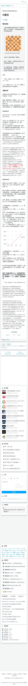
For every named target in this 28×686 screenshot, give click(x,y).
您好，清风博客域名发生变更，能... (14, 579)
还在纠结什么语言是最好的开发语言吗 (15, 421)
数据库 (8, 552)
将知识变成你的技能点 (10, 456)
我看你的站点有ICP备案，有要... (13, 585)
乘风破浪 (23, 554)
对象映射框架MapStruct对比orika (14, 406)
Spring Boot (14, 548)
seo (13, 550)
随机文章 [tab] (21, 596)
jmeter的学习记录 (8, 611)
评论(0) (16, 403)
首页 (4, 5)
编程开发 (8, 5)
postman (20, 556)
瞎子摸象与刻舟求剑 (9, 453)
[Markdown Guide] (17, 478)
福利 (23, 556)
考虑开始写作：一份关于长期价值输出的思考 (14, 609)
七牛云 (12, 678)
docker (7, 554)
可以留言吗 (8, 591)
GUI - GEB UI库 (8, 446)
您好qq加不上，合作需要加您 (13, 572)
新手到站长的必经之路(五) (12, 396)
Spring (9, 548)
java (16, 550)
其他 (3, 554)
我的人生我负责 (10, 426)
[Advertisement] (14, 371)
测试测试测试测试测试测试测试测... (15, 566)
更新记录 (20, 674)
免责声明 (15, 675)
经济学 (11, 554)
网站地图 (9, 674)
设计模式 (22, 552)
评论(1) (16, 393)
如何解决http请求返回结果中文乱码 (14, 416)
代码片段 (11, 556)
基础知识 (18, 552)
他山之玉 (9, 344)
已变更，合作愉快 (11, 576)
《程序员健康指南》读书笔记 (13, 391)
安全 (11, 550)
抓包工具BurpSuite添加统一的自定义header (17, 436)
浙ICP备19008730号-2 (18, 678)
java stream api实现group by (11, 621)
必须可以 (9, 588)
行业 (11, 552)
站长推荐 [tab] (13, 596)
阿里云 (8, 678)
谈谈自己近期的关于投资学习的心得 (12, 616)
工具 (21, 548)
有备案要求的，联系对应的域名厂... (15, 582)
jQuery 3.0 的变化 (9, 465)
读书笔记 (18, 554)
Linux (6, 548)
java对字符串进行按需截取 (10, 619)
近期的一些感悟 (7, 614)
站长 (24, 548)
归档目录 (25, 674)
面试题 (14, 552)
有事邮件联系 (10, 569)
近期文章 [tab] (5, 596)
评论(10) (16, 422)
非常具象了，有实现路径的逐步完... (14, 563)
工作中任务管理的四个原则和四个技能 (14, 450)
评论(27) (16, 397)
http (5, 552)
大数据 (14, 554)
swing (16, 556)
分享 (19, 335)
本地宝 (7, 556)
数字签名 (7, 550)
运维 (3, 550)
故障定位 (22, 550)
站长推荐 (14, 674)
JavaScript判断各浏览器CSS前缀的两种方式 (15, 468)
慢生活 (3, 556)
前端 (19, 550)
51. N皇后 (5, 20)
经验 (3, 548)
